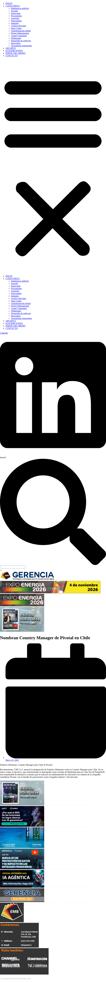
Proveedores (16, 16)
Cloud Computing (19, 36)
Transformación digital (21, 31)
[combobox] (13, 567)
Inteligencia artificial (20, 8)
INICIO (9, 3)
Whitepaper (16, 38)
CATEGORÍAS (13, 6)
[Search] (1, 570)
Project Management (20, 33)
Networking (16, 21)
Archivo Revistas (18, 26)
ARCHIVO (11, 48)
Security (14, 11)
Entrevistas (16, 13)
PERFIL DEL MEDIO (16, 53)
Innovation (15, 43)
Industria (15, 23)
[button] (53, 166)
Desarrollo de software (21, 41)
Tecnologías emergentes (21, 46)
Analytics (15, 18)
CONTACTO (12, 55)
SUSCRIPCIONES (14, 51)
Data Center (16, 28)
